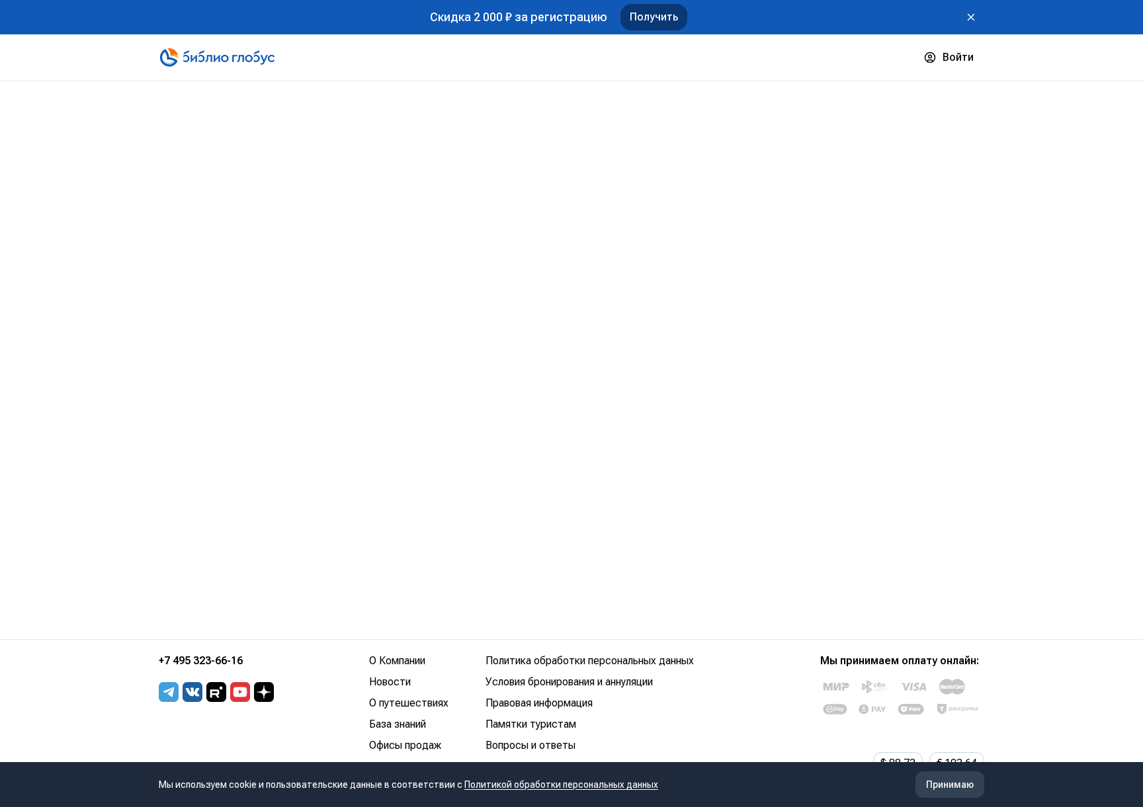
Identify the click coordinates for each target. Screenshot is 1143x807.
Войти (958, 57)
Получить (654, 17)
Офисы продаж (405, 745)
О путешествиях (408, 703)
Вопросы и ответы (530, 745)
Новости (390, 681)
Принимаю (950, 784)
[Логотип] (217, 57)
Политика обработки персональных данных (590, 660)
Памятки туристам (531, 724)
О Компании (397, 660)
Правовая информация (539, 703)
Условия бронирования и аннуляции (569, 681)
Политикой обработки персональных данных (561, 784)
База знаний (397, 724)
